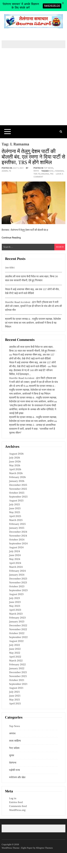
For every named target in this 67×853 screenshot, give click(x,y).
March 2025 (16, 520)
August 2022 (16, 641)
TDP (35, 174)
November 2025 (18, 489)
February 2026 (17, 477)
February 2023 (17, 617)
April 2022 (15, 656)
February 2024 (17, 571)
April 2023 (15, 610)
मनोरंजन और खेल (17, 777)
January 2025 (16, 528)
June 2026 (15, 461)
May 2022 (14, 653)
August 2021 (16, 688)
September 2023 (18, 590)
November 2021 (18, 676)
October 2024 (16, 539)
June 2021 (14, 696)
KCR (51, 171)
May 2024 (14, 559)
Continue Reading (11, 237)
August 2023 (16, 594)
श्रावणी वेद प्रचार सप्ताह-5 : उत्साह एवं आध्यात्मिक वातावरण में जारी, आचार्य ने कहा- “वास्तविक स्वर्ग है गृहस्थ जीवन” (32, 429)
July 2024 (14, 551)
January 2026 (16, 481)
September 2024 (18, 543)
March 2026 (16, 473)
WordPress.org (17, 810)
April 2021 (15, 703)
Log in (12, 798)
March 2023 (16, 614)
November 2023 (18, 582)
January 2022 (16, 668)
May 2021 (14, 699)
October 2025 (16, 493)
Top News (48, 168)
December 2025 (18, 485)
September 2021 (18, 684)
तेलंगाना (36, 171)
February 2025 (17, 524)
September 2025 (18, 496)
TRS (51, 174)
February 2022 (17, 664)
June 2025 (15, 508)
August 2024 (16, 547)
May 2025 (14, 512)
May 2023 (14, 606)
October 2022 (16, 633)
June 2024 (15, 555)
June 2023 (15, 602)
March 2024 (16, 567)
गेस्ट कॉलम (14, 748)
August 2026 (16, 454)
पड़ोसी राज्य (14, 770)
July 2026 (14, 457)
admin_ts (6, 171)
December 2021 (18, 672)
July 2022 (14, 645)
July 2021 (14, 692)
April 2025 (15, 516)
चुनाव (11, 755)
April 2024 (15, 563)
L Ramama (59, 171)
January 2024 (16, 575)
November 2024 (18, 535)
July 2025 (14, 504)
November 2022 (18, 629)
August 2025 (16, 500)
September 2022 (18, 637)
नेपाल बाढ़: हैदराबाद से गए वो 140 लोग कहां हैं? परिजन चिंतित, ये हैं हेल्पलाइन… (32, 370)
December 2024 (18, 532)
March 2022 (16, 660)
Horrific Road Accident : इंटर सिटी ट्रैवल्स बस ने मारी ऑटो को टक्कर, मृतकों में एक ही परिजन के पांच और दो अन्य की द (33, 382)
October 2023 (16, 586)
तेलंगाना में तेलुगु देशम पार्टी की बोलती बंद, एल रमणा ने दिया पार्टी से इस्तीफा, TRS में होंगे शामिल (33, 157)
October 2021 (16, 680)
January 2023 (16, 621)
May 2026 (14, 465)
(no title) (10, 267)
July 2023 (14, 598)
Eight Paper (27, 847)
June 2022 (15, 649)
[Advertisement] (33, 92)
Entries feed (16, 802)
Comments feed (18, 806)
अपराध (12, 733)
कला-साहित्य (15, 741)
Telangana (43, 174)
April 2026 (15, 469)
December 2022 (18, 625)
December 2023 (18, 578)
